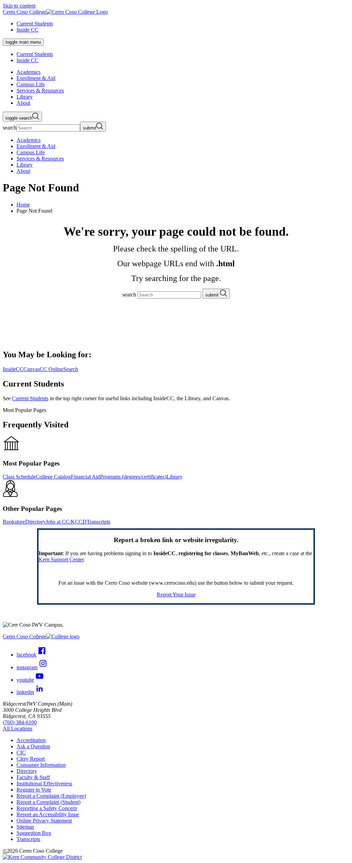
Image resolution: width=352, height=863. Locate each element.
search (9, 128)
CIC (21, 752)
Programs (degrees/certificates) (133, 477)
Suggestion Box (33, 833)
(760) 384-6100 (20, 722)
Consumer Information (41, 765)
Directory (35, 522)
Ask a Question (33, 746)
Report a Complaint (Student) (48, 802)
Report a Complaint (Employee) (51, 796)
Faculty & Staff (33, 777)
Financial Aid (85, 477)
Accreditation (31, 740)
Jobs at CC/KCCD (66, 522)
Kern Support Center (61, 559)
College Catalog (53, 477)
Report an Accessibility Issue (47, 814)
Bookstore (14, 522)
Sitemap (25, 827)
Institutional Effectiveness (44, 783)
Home (23, 205)
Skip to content (19, 6)
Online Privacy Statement (44, 820)
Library (174, 477)
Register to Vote (33, 790)
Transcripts (98, 522)
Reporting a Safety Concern (46, 808)
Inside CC (27, 30)
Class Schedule (19, 477)
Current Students (34, 23)
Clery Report (30, 759)
